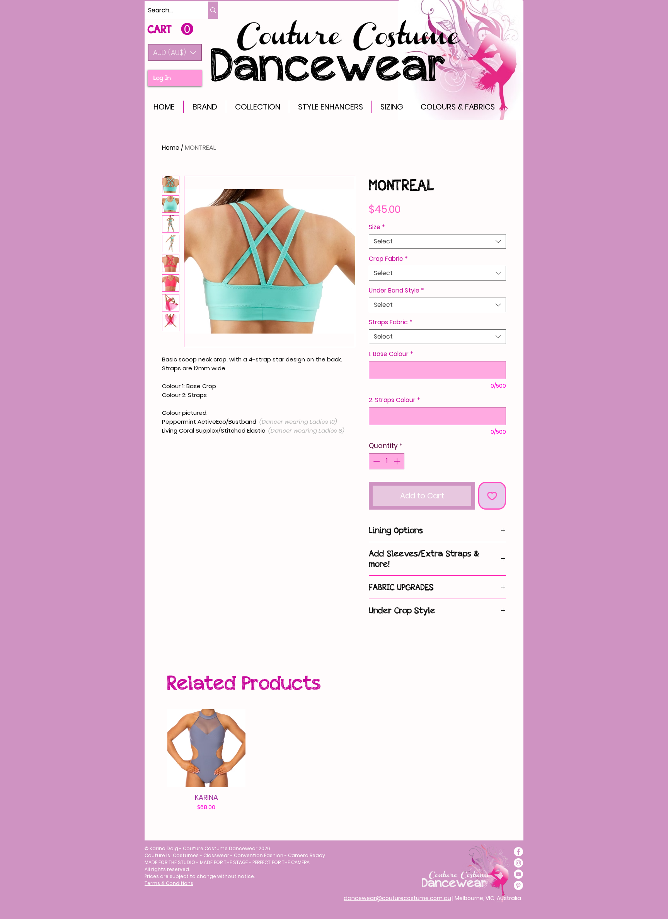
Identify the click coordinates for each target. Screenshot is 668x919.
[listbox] (175, 52)
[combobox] (437, 241)
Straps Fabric (390, 322)
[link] (170, 29)
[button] (175, 52)
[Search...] (213, 10)
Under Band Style (396, 290)
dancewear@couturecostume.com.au (397, 898)
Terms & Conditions (169, 883)
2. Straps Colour (394, 400)
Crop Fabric (388, 259)
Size (377, 227)
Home (170, 147)
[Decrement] (376, 461)
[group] (330, 760)
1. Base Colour (391, 354)
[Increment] (398, 461)
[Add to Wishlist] (492, 496)
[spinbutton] (387, 461)
